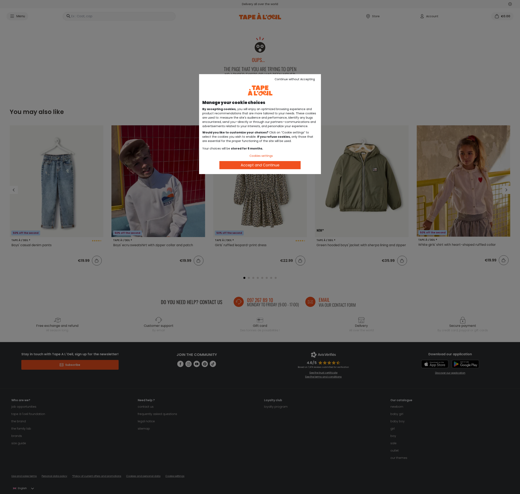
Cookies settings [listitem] (261, 156)
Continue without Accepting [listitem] (295, 79)
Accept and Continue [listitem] (260, 165)
